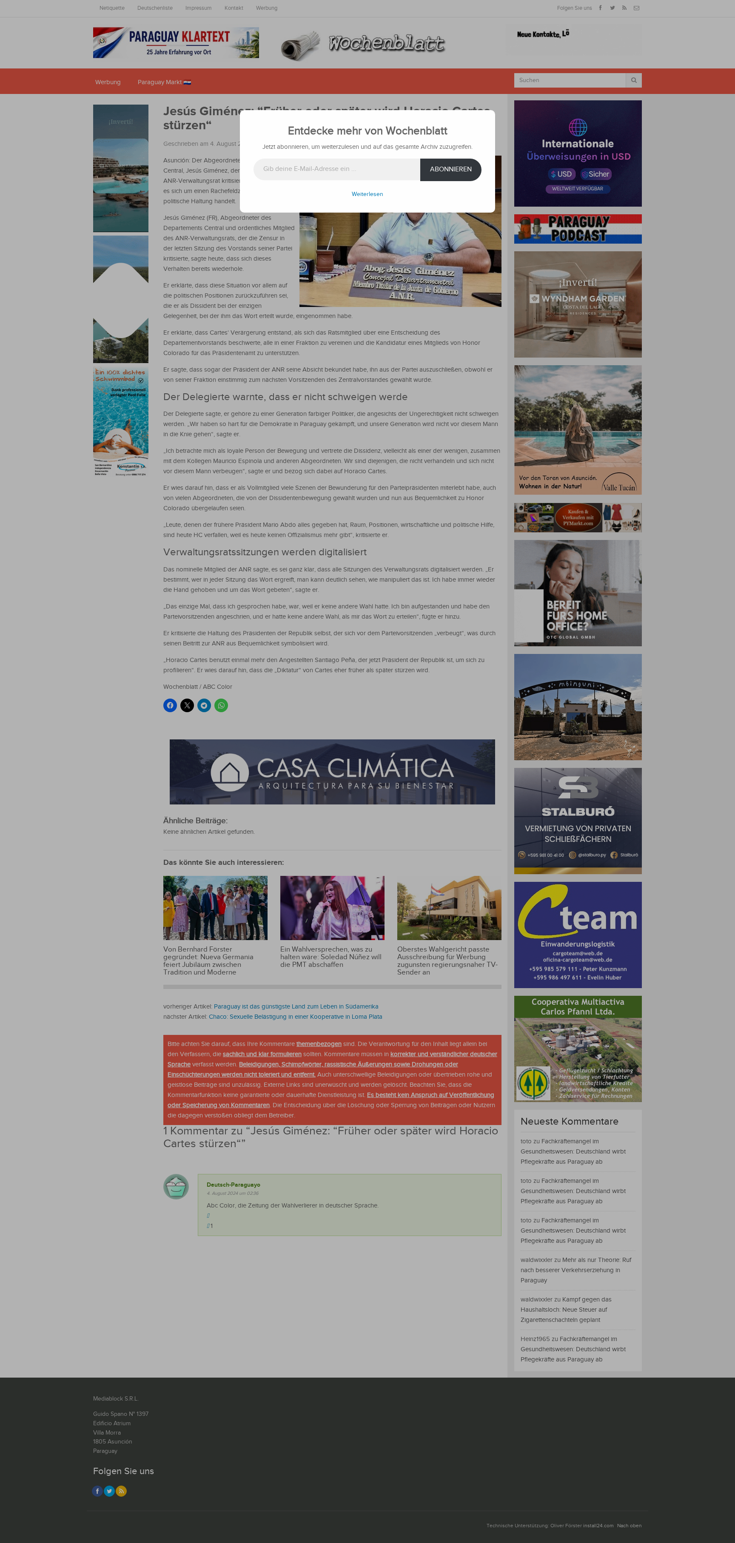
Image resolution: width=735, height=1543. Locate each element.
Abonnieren (451, 169)
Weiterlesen (367, 194)
